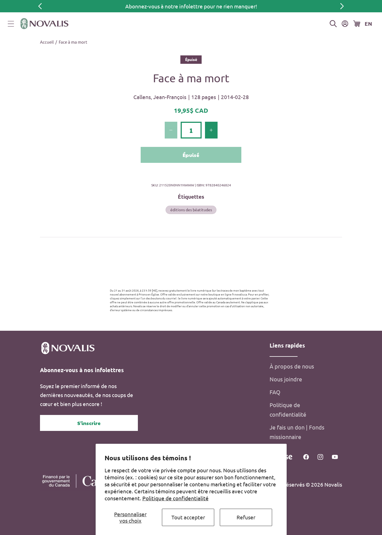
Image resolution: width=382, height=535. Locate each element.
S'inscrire (89, 422)
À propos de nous (292, 366)
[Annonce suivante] (342, 6)
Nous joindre (286, 379)
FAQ (275, 391)
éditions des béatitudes (191, 209)
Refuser (246, 517)
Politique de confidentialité (175, 498)
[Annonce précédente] (40, 6)
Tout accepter (188, 517)
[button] (11, 24)
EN (368, 23)
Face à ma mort (73, 41)
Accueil (47, 41)
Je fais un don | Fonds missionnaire (297, 432)
